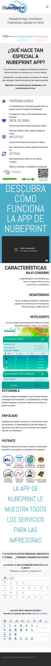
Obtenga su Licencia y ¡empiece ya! (25, 571)
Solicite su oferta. (40, 613)
